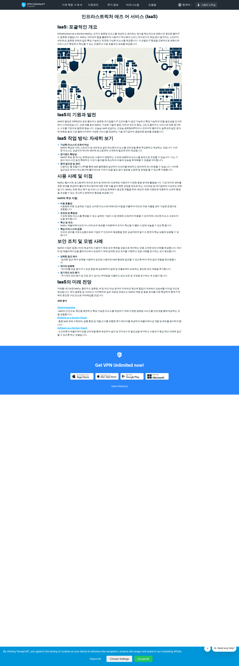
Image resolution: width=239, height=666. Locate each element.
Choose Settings (119, 659)
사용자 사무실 (208, 5)
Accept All (143, 659)
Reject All (95, 659)
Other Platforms (119, 386)
